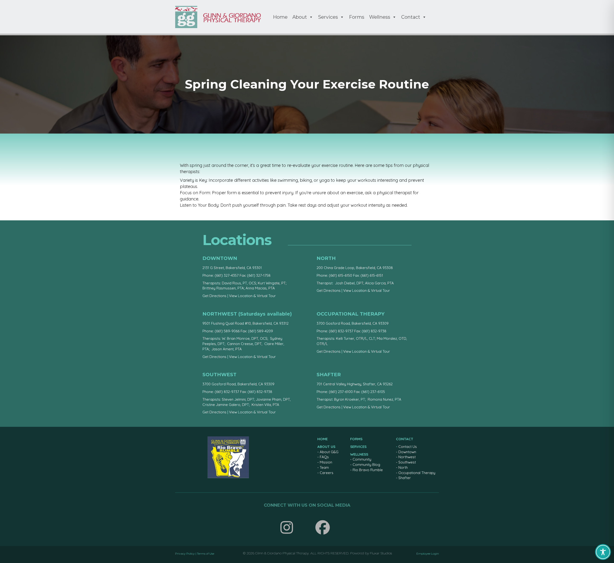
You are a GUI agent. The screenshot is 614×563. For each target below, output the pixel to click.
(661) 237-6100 (341, 391)
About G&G (329, 452)
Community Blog (366, 464)
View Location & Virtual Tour (252, 295)
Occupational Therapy (416, 472)
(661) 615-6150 (340, 275)
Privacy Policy (185, 553)
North (403, 467)
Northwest (407, 457)
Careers (326, 472)
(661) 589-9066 (227, 331)
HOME (322, 439)
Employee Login (427, 553)
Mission (326, 462)
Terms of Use (205, 553)
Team (324, 467)
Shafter (404, 477)
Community (362, 459)
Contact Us (407, 446)
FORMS (356, 439)
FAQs (324, 457)
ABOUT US (326, 446)
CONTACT (404, 439)
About (299, 17)
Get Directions (214, 295)
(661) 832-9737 (341, 331)
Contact (410, 17)
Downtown (407, 452)
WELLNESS (359, 454)
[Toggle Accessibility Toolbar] (603, 552)
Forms (356, 17)
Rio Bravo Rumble (368, 470)
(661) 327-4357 (227, 275)
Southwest (407, 462)
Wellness (379, 17)
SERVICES (358, 446)
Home (280, 17)
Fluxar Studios (381, 553)
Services (328, 17)
